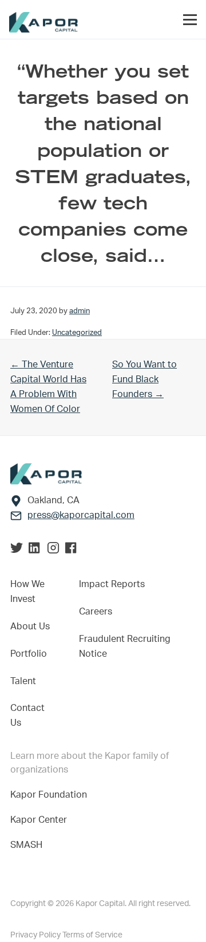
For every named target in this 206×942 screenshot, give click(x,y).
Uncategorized (77, 333)
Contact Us (27, 715)
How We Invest (27, 592)
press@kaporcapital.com (80, 515)
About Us (30, 626)
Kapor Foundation (51, 794)
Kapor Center (41, 819)
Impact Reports (112, 584)
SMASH (26, 845)
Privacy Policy (36, 935)
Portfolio (28, 653)
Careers (95, 611)
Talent (23, 681)
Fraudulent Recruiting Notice (125, 646)
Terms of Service (92, 935)
